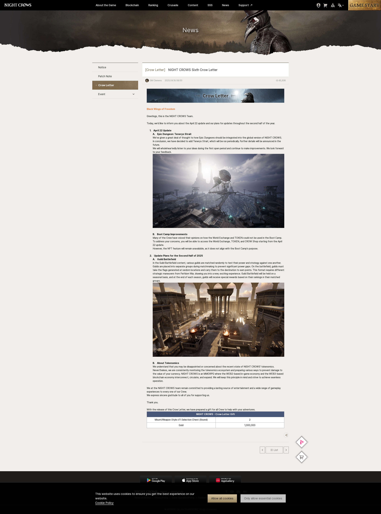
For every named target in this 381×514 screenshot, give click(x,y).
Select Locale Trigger (341, 5)
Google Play (156, 480)
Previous (262, 450)
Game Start (364, 5)
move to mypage (318, 5)
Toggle (133, 94)
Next (286, 450)
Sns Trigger (333, 5)
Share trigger (286, 435)
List (276, 450)
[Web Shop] (301, 457)
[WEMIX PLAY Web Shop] (301, 442)
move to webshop (325, 5)
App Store (190, 480)
